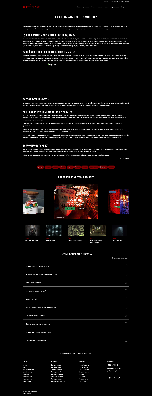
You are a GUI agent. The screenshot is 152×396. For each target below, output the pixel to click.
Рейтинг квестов (83, 367)
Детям (70, 167)
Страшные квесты (56, 365)
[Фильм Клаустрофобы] (76, 230)
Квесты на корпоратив (57, 374)
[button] (76, 201)
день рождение (27, 46)
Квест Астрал (50, 240)
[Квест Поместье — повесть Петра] (98, 230)
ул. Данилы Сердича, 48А (114, 368)
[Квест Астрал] (54, 230)
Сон (24, 367)
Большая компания (94, 167)
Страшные (48, 167)
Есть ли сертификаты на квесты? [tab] (35, 316)
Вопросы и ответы (84, 372)
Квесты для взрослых (57, 376)
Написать (86, 370)
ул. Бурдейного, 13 (112, 371)
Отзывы (81, 370)
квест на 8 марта (73, 149)
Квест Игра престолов (31, 240)
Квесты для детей (56, 372)
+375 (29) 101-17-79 (115, 2)
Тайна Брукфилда (27, 372)
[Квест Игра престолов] (32, 230)
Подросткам (77, 167)
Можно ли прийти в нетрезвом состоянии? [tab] (38, 266)
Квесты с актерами (56, 367)
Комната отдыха (27, 381)
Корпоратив (111, 167)
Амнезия (25, 365)
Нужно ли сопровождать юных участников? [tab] (38, 324)
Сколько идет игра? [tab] (31, 299)
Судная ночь (26, 374)
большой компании (35, 43)
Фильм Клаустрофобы (75, 240)
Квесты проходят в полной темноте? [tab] (36, 340)
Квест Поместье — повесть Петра (96, 241)
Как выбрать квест (84, 365)
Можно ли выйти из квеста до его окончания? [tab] (38, 332)
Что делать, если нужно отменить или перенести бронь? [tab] (42, 274)
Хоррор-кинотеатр (27, 379)
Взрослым (85, 167)
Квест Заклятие (117, 240)
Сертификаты (82, 376)
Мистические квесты (56, 370)
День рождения (103, 167)
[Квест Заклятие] (119, 230)
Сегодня (41, 167)
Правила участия (83, 379)
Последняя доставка (28, 370)
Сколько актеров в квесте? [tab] (33, 283)
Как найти (81, 374)
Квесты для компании (57, 379)
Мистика (63, 167)
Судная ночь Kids (27, 376)
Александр (126, 158)
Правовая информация (27, 393)
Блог (80, 381)
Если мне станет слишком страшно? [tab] (36, 291)
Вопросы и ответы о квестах (119, 258)
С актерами (55, 167)
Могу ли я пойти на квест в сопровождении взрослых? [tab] (41, 307)
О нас (84, 381)
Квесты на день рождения (58, 381)
